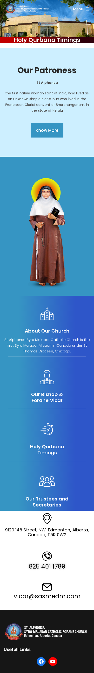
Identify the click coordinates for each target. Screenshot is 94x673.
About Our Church (47, 331)
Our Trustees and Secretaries (47, 501)
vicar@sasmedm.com (47, 596)
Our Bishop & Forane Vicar (47, 397)
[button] (47, 130)
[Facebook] (41, 661)
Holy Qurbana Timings (47, 40)
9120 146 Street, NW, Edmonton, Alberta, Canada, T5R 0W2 (47, 532)
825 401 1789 (47, 566)
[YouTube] (52, 661)
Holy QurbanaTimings (47, 449)
